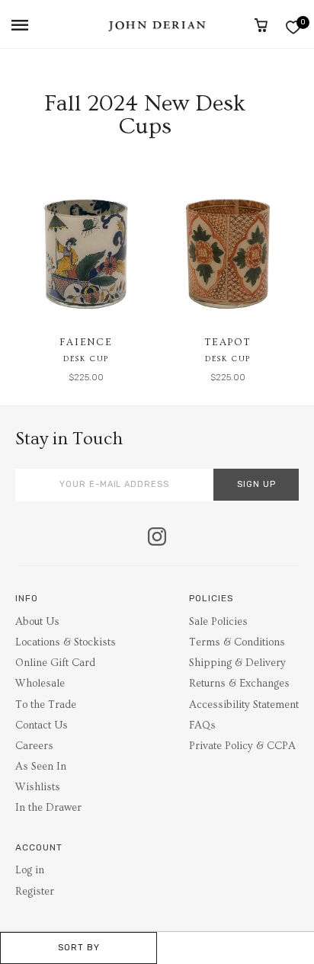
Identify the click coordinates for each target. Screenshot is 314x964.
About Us (37, 622)
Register (34, 892)
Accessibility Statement (244, 705)
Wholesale (40, 683)
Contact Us (41, 725)
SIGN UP (256, 484)
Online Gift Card (55, 663)
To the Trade (45, 705)
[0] (293, 27)
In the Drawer (48, 808)
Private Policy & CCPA (242, 746)
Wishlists (37, 787)
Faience (86, 342)
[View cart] (261, 25)
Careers (34, 746)
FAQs (202, 725)
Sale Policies (218, 622)
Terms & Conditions (237, 642)
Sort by (79, 948)
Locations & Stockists (65, 642)
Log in (29, 870)
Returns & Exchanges (239, 683)
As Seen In (40, 767)
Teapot (228, 342)
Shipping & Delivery (237, 663)
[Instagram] (157, 538)
